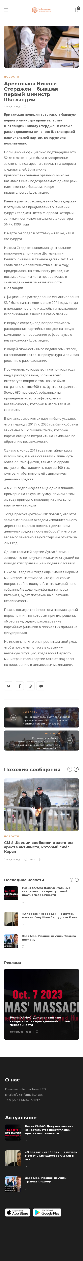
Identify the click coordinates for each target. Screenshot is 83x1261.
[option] (41, 819)
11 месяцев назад (20, 1031)
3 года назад (12, 106)
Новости (11, 76)
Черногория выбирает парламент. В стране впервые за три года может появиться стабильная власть (46, 720)
